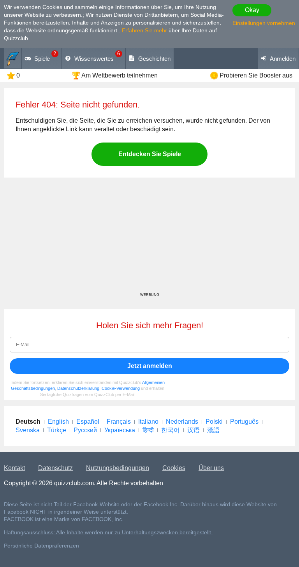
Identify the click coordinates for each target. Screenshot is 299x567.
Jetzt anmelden (149, 366)
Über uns (211, 468)
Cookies (173, 468)
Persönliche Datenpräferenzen (41, 546)
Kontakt (14, 468)
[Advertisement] (149, 237)
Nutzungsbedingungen (117, 468)
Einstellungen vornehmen (263, 23)
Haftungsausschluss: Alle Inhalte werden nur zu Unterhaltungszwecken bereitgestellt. (108, 532)
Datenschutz (55, 468)
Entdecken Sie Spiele (149, 154)
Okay (252, 10)
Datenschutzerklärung (78, 388)
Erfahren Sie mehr (144, 30)
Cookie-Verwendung (121, 388)
